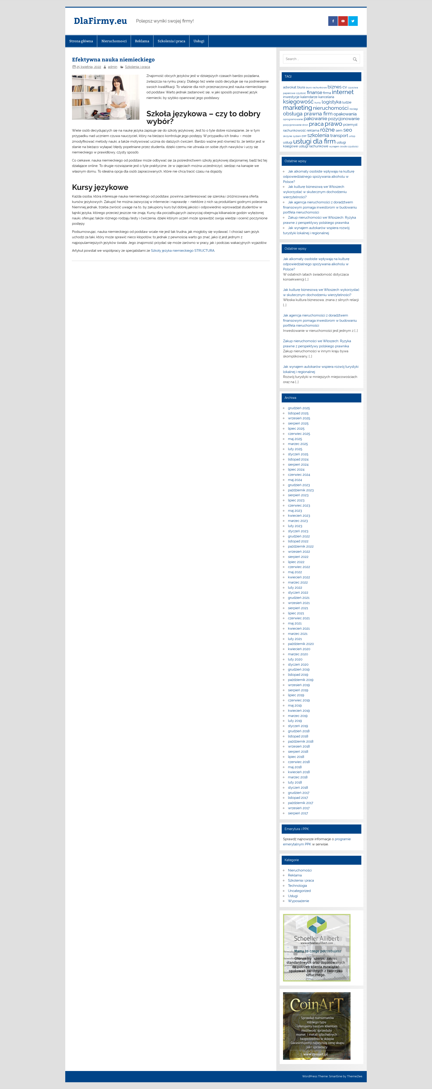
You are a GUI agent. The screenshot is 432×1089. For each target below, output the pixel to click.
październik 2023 (301, 490)
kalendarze (308, 97)
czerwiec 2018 (299, 762)
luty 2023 (295, 526)
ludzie (346, 102)
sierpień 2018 (298, 752)
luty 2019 (295, 721)
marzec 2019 (298, 716)
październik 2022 (301, 546)
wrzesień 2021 (299, 603)
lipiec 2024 (296, 469)
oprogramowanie (293, 119)
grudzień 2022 (299, 536)
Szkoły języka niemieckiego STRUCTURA (182, 251)
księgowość (298, 101)
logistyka (331, 102)
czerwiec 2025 (299, 434)
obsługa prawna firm (308, 113)
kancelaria (326, 97)
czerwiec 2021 (299, 618)
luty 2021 (295, 639)
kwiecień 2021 (299, 628)
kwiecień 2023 (299, 516)
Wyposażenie (298, 901)
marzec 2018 (298, 777)
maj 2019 (295, 705)
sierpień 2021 (298, 608)
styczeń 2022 (298, 593)
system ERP (299, 136)
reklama (313, 130)
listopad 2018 (298, 736)
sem (339, 130)
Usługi (199, 41)
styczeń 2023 (298, 531)
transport (339, 135)
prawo (333, 123)
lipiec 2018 (296, 757)
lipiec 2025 (296, 429)
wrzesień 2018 (299, 746)
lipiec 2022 (296, 562)
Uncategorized (299, 891)
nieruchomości (331, 108)
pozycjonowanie (344, 118)
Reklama (142, 41)
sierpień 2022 (298, 557)
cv (344, 86)
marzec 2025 (298, 444)
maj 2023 (295, 511)
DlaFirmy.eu (100, 20)
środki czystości (349, 146)
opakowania (345, 113)
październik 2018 (300, 741)
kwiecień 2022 (299, 577)
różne (327, 129)
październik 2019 (300, 680)
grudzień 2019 (299, 669)
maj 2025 (295, 439)
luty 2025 (295, 449)
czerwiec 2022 (299, 567)
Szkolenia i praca (171, 41)
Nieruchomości (114, 41)
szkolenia (318, 135)
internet (343, 91)
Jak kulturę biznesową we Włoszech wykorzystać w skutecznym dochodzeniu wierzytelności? (315, 192)
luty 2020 (295, 659)
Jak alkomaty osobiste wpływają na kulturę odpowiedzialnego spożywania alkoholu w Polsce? (318, 176)
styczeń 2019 (298, 726)
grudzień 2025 (299, 408)
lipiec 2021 (296, 613)
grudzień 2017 (298, 793)
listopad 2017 (298, 798)
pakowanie (315, 118)
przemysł (350, 124)
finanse (314, 92)
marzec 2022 (298, 582)
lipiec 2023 (296, 500)
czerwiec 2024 (299, 475)
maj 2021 (295, 623)
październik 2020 (301, 644)
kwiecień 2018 (299, 772)
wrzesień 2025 (299, 418)
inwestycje (291, 97)
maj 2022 (295, 572)
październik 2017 (300, 803)
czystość (301, 93)
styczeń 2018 (298, 788)
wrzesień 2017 (299, 808)
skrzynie (287, 136)
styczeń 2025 (298, 454)
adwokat (289, 87)
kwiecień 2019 (299, 711)
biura (301, 87)
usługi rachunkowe (313, 146)
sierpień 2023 (298, 495)
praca (316, 123)
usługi (287, 142)
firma (327, 93)
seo (347, 130)
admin (112, 67)
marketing (297, 107)
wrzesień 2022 (299, 552)
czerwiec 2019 (299, 700)
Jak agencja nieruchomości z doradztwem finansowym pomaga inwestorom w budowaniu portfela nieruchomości (320, 207)
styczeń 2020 (298, 664)
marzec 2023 (298, 521)
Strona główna (81, 41)
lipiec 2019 (296, 695)
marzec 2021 (297, 634)
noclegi (353, 109)
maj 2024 (295, 480)
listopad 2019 (298, 675)
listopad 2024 (298, 459)
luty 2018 (295, 782)
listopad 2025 (298, 413)
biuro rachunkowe (316, 87)
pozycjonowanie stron (295, 124)
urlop (352, 136)
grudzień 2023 (299, 485)
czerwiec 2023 (299, 505)
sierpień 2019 (298, 690)
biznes (335, 87)
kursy (318, 102)
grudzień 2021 (298, 598)
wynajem (334, 146)
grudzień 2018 (299, 731)
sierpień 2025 (298, 423)
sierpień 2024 (298, 465)
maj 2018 (295, 767)
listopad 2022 (298, 541)
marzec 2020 (298, 654)
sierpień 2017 (298, 813)
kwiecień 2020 (299, 649)
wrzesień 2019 (299, 685)
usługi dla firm (314, 141)
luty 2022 (295, 588)
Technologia (297, 886)
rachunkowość (294, 130)
